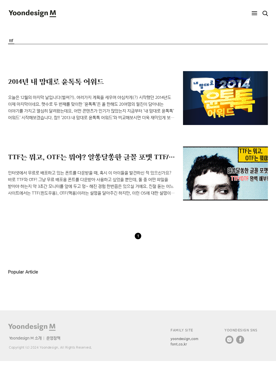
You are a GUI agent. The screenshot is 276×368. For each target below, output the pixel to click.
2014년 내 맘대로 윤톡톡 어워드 (56, 81)
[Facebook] (240, 340)
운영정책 (53, 338)
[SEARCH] (265, 13)
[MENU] (254, 13)
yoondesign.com (185, 339)
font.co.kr (179, 344)
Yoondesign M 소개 (25, 338)
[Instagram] (229, 340)
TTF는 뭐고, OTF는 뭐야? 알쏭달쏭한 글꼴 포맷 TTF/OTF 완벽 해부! (112, 157)
